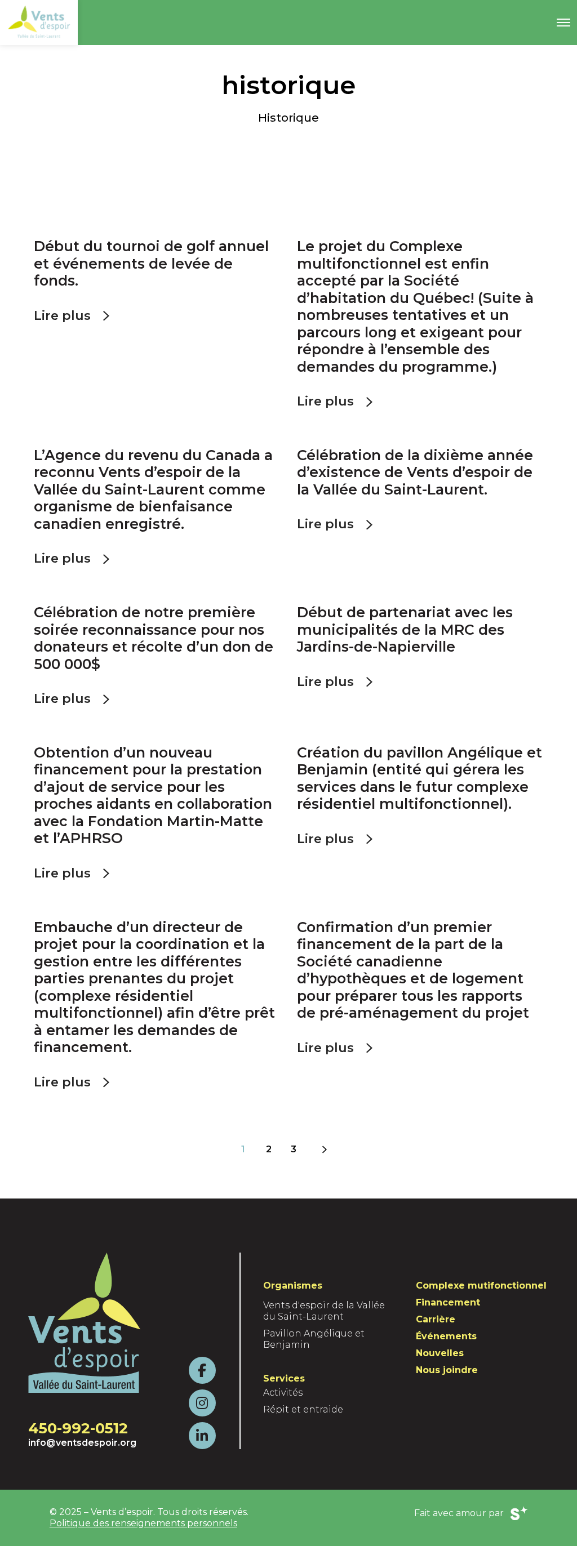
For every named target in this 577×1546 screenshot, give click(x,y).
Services (284, 1378)
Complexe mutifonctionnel (481, 1285)
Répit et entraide (303, 1409)
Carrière (435, 1319)
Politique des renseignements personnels (143, 1523)
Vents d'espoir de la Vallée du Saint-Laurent (324, 1311)
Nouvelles (440, 1353)
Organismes (292, 1285)
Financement (448, 1302)
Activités (283, 1392)
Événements (446, 1336)
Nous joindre (447, 1370)
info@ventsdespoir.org (82, 1442)
